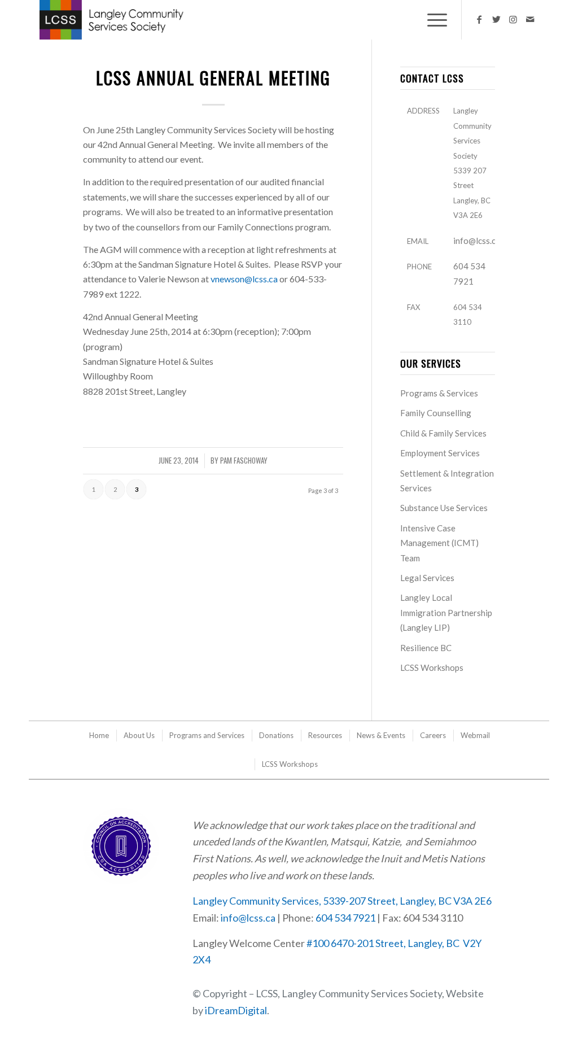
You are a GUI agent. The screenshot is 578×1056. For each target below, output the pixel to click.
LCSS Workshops (431, 667)
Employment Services (440, 453)
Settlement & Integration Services (447, 480)
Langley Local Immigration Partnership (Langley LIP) (446, 612)
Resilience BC (426, 648)
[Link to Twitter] (496, 19)
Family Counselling (435, 413)
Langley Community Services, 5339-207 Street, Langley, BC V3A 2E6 (342, 900)
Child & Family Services (443, 433)
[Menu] (433, 20)
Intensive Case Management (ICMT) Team (439, 543)
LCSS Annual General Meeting (213, 77)
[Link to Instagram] (513, 19)
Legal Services (427, 578)
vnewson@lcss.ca (244, 278)
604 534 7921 (345, 917)
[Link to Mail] (530, 19)
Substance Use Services (444, 508)
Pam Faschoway (244, 460)
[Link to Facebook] (479, 19)
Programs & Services (439, 393)
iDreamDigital (236, 1010)
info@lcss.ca (476, 240)
